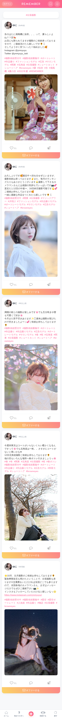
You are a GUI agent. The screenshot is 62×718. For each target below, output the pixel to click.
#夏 (34, 68)
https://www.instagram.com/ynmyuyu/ (23, 595)
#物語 (40, 603)
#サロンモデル (34, 204)
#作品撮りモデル (48, 201)
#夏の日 (12, 71)
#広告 (41, 61)
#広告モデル (49, 204)
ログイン (7, 4)
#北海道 (21, 64)
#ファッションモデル (26, 61)
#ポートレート (48, 58)
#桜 (41, 334)
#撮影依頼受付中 (12, 58)
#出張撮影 (31, 64)
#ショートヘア (11, 207)
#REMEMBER (36, 71)
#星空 (43, 599)
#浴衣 (40, 68)
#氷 (46, 68)
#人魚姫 (21, 603)
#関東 (13, 64)
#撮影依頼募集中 (31, 58)
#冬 (11, 461)
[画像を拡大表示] (31, 107)
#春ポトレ (51, 461)
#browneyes (25, 68)
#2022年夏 (22, 71)
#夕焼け (12, 201)
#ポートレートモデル (15, 204)
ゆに (15, 25)
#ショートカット (46, 64)
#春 (36, 334)
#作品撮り (9, 61)
